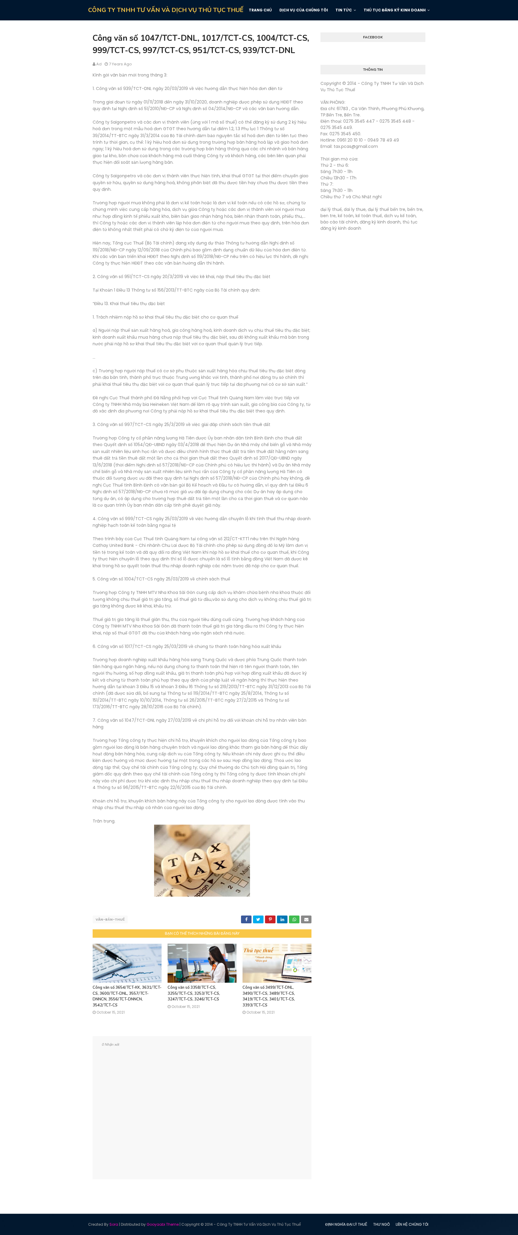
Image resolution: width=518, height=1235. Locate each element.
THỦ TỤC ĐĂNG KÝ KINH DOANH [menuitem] (395, 10)
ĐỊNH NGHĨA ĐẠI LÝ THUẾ (346, 1224)
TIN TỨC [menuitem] (343, 10)
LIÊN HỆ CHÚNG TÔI (412, 1224)
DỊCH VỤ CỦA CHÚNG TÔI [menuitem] (303, 10)
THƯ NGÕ (381, 1224)
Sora (113, 1224)
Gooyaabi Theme (163, 1224)
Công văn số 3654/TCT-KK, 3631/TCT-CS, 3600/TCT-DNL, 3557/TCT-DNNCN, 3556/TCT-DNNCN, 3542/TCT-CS (127, 996)
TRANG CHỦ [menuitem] (260, 10)
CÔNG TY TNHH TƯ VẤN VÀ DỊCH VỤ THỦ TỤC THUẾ (165, 10)
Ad (99, 64)
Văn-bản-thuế (110, 919)
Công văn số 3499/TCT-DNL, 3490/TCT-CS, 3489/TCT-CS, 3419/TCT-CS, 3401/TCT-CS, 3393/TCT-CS (269, 996)
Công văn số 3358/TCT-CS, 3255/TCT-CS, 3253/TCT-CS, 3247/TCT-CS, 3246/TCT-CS (194, 993)
